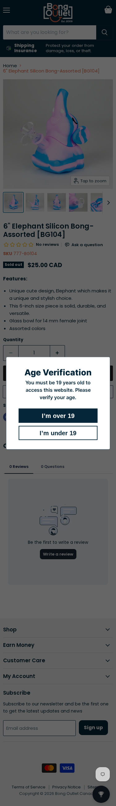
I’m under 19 (58, 432)
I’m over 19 (58, 415)
